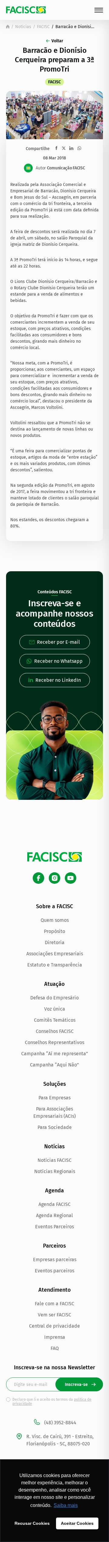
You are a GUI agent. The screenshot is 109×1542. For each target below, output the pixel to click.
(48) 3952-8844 (60, 1422)
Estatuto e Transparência (54, 965)
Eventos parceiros (54, 1271)
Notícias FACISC (54, 1160)
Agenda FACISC (54, 1204)
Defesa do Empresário (54, 998)
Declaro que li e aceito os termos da (51, 1401)
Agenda (54, 1190)
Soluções (54, 1084)
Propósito (54, 931)
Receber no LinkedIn (58, 680)
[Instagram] (54, 878)
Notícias (23, 26)
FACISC (43, 26)
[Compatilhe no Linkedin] (71, 148)
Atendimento (54, 1290)
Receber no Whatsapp (58, 661)
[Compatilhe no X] (63, 148)
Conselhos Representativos (54, 1042)
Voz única (54, 1009)
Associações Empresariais (54, 954)
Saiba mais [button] (66, 1505)
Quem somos (55, 920)
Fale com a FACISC (54, 1303)
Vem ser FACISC (54, 1315)
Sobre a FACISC (54, 906)
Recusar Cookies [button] (32, 1523)
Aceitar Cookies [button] (77, 1523)
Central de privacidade (54, 1326)
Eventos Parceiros (54, 1226)
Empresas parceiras (54, 1259)
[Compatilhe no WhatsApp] (79, 148)
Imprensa (54, 1337)
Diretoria (54, 942)
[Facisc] (26, 9)
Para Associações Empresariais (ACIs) (54, 1112)
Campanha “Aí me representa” (54, 1053)
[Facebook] (38, 878)
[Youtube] (70, 878)
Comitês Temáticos (54, 1020)
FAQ (55, 1348)
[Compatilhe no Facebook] (56, 148)
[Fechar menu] (98, 10)
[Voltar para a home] (7, 26)
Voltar (57, 40)
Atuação (54, 984)
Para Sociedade (55, 1127)
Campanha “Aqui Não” (54, 1065)
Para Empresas (54, 1098)
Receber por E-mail (58, 642)
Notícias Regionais (54, 1171)
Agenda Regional (54, 1215)
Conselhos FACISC (55, 1031)
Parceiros (54, 1245)
